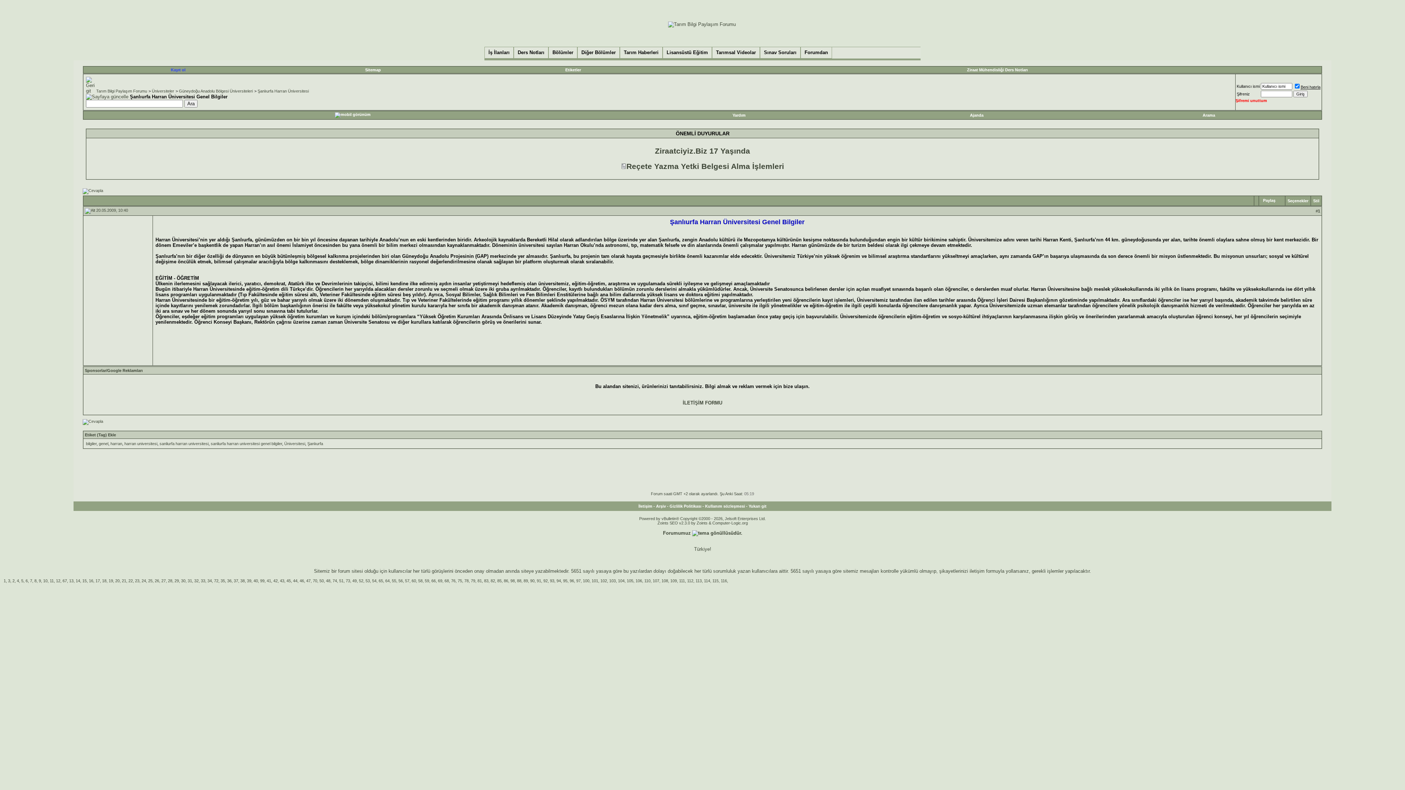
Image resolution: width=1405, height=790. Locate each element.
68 (447, 581)
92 (545, 581)
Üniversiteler (163, 91)
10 (45, 581)
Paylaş (1269, 200)
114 (707, 581)
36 (229, 581)
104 (621, 581)
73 (348, 581)
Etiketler (573, 70)
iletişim (977, 571)
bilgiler (91, 443)
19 (111, 581)
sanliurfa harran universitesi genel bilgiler (246, 443)
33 (203, 581)
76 (453, 581)
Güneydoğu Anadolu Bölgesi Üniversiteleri (216, 91)
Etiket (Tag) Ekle (100, 435)
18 (104, 581)
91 (539, 581)
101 (595, 581)
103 (612, 581)
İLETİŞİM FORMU (702, 403)
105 (630, 581)
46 (302, 581)
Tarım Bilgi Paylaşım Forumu (121, 91)
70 (315, 581)
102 (603, 581)
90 (532, 581)
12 (58, 581)
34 (209, 581)
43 (282, 581)
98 (512, 581)
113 (699, 581)
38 (242, 581)
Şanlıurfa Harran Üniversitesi (283, 91)
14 (78, 581)
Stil (1316, 201)
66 (433, 581)
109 (673, 581)
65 (381, 581)
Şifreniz (1243, 94)
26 (157, 581)
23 (137, 581)
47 (308, 581)
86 (506, 581)
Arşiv (661, 506)
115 (715, 581)
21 (124, 581)
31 (190, 581)
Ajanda (977, 115)
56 (400, 581)
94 (559, 581)
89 (526, 581)
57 (407, 581)
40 (256, 581)
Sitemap (373, 70)
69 (440, 581)
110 (647, 581)
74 (335, 581)
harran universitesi (140, 443)
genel (103, 443)
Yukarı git (758, 506)
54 (374, 581)
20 (117, 581)
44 (295, 581)
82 (493, 581)
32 (196, 581)
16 (91, 581)
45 (288, 581)
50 (321, 581)
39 (249, 581)
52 (361, 581)
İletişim (645, 506)
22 (130, 581)
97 (578, 581)
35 (223, 581)
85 (499, 581)
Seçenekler (1298, 201)
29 (177, 581)
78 (466, 581)
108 (665, 581)
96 (572, 581)
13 (71, 581)
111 (682, 581)
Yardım (739, 115)
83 (486, 581)
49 (354, 581)
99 (262, 581)
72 (216, 581)
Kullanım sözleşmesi (725, 506)
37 (236, 581)
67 (65, 581)
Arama (1209, 115)
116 (724, 581)
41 (269, 581)
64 (387, 581)
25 (150, 581)
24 (144, 581)
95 (565, 581)
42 (275, 581)
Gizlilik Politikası (685, 506)
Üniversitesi (294, 443)
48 (328, 581)
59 (427, 581)
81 (479, 581)
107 (656, 581)
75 (460, 581)
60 (414, 581)
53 (368, 581)
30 (183, 581)
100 (586, 581)
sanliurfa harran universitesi (184, 443)
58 (420, 581)
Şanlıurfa (315, 443)
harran (116, 443)
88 (519, 581)
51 (341, 581)
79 (473, 581)
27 (163, 581)
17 (97, 581)
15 (84, 581)
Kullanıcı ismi (1248, 86)
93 (552, 581)
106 (639, 581)
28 (170, 581)
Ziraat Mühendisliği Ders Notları (997, 70)
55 (394, 581)
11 (52, 581)
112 (690, 581)
